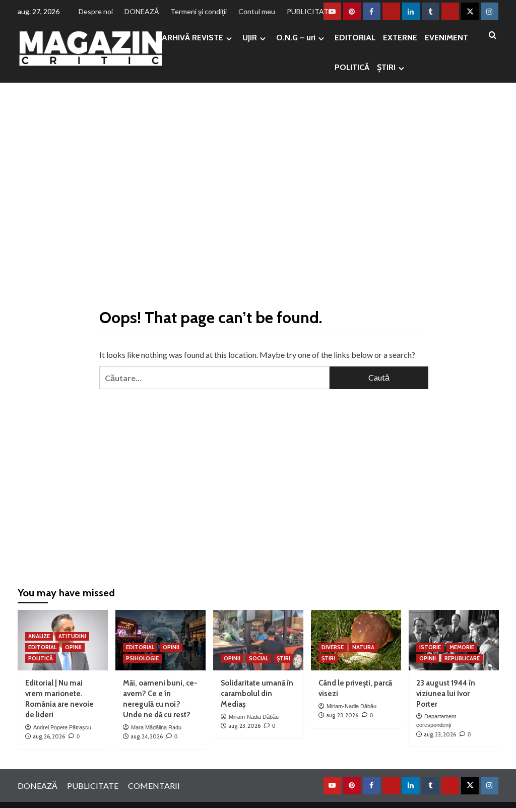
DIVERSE (332, 647)
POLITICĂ (352, 67)
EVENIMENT (446, 37)
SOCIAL (258, 658)
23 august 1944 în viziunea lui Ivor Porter (445, 693)
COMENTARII (154, 785)
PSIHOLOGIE (142, 658)
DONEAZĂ (141, 11)
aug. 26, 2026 (49, 736)
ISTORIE (430, 647)
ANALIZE (39, 636)
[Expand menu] (229, 38)
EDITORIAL (355, 37)
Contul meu (256, 11)
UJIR (249, 37)
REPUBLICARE (462, 658)
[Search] (492, 35)
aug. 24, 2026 (147, 736)
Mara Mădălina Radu (156, 727)
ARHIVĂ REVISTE (192, 37)
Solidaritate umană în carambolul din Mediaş (257, 693)
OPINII (73, 647)
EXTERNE (400, 37)
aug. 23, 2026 (244, 725)
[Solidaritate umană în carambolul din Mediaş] (258, 640)
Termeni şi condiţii (198, 11)
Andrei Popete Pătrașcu (62, 727)
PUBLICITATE (310, 11)
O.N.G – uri (295, 37)
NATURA (363, 647)
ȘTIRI (386, 67)
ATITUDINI (72, 636)
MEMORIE (461, 647)
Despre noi (96, 11)
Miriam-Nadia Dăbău (254, 717)
